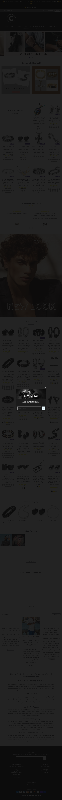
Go (43, 408)
